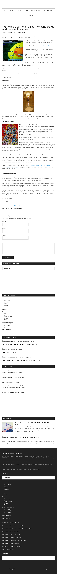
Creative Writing (7, 300)
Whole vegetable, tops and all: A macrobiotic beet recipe (21, 360)
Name (4, 221)
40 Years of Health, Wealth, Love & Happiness (12, 372)
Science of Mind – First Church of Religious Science (13, 380)
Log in (46, 569)
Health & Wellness (8, 316)
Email (4, 228)
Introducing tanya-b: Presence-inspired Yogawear (13, 392)
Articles (13, 21)
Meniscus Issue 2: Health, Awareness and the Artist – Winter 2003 (16, 528)
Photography (7, 302)
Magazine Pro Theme (23, 569)
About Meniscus (28, 15)
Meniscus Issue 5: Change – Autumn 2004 (11, 537)
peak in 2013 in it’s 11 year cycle (46, 45)
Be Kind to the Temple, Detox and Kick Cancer (12, 375)
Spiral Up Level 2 (7, 325)
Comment (4, 242)
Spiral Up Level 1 (7, 323)
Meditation (6, 319)
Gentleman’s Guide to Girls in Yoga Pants (11, 382)
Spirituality (12, 10)
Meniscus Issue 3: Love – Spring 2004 (10, 531)
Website (4, 235)
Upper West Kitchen (8, 315)
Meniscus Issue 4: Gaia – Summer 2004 (11, 534)
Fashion (5, 303)
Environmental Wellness (16, 208)
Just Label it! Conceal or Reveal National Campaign (13, 387)
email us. (39, 469)
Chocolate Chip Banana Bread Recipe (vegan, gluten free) (21, 344)
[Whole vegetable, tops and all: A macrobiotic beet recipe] (17, 357)
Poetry (5, 306)
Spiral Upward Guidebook (33, 10)
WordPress (41, 569)
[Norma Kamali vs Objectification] (10, 438)
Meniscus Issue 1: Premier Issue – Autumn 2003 (12, 525)
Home (9, 21)
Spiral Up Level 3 (7, 327)
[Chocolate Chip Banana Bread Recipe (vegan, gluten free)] (18, 341)
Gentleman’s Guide (48, 10)
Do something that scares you (9, 370)
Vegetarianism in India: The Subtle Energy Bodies (13, 377)
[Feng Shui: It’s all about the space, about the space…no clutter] (8, 428)
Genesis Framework (34, 569)
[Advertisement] (11, 282)
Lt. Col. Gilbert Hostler (40, 84)
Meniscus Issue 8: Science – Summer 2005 (11, 546)
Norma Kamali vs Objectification (29, 437)
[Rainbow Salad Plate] (12, 349)
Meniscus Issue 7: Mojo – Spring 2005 (10, 543)
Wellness (20, 10)
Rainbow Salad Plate (9, 352)
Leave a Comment (22, 32)
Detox (5, 313)
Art (5, 10)
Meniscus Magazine (28, 4)
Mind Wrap (6, 305)
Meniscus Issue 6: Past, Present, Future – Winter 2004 (14, 540)
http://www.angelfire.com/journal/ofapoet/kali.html (24, 205)
